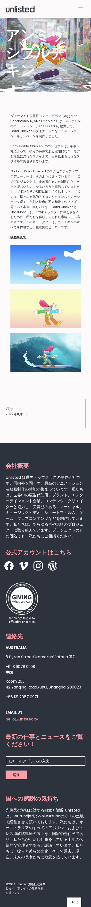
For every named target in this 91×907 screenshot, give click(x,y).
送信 (16, 774)
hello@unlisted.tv (22, 719)
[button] (80, 9)
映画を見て (18, 237)
